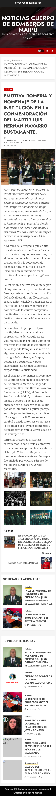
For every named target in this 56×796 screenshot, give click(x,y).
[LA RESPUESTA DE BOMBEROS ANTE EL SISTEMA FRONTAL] (12, 618)
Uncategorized (31, 763)
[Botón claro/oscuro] (41, 50)
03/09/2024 (11, 146)
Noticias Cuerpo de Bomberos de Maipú (28, 24)
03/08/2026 (32, 687)
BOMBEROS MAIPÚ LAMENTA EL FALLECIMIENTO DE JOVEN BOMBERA (36, 725)
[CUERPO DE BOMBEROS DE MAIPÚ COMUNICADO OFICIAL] (12, 679)
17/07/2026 (31, 625)
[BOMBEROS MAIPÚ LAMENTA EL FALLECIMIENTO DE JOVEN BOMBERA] (12, 725)
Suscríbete (52, 51)
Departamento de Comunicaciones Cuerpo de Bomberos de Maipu (25, 141)
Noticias (8, 89)
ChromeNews (20, 792)
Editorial (28, 673)
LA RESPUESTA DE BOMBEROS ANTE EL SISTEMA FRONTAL (37, 618)
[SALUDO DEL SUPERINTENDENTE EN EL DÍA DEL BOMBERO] (12, 770)
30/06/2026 (32, 777)
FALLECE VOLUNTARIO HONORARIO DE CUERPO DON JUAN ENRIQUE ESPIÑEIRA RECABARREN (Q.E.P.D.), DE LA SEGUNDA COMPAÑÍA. (39, 600)
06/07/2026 (32, 734)
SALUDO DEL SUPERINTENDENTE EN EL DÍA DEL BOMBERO (38, 770)
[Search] (47, 51)
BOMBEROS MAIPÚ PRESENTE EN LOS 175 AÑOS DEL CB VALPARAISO (38, 748)
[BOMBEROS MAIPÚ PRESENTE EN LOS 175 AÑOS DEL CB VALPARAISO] (12, 747)
